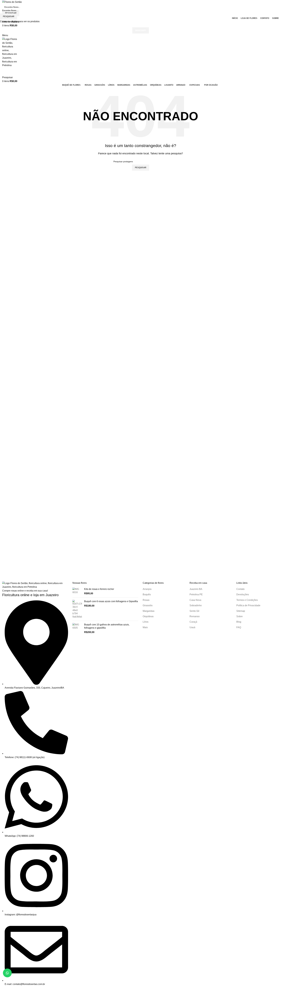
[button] (7, 973)
